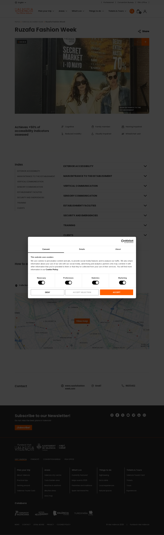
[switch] (68, 283)
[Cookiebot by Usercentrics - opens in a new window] (122, 241)
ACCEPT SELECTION (82, 292)
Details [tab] (82, 249)
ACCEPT (116, 292)
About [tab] (118, 249)
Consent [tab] (46, 249)
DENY (47, 292)
